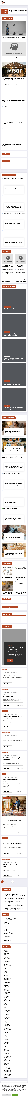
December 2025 (7, 961)
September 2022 (7, 1015)
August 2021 (7, 1031)
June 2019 (6, 1063)
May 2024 (6, 988)
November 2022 (7, 1013)
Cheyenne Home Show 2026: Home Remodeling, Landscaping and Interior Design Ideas (13, 449)
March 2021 (6, 1038)
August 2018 (7, 1075)
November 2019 (7, 1056)
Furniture (6, 929)
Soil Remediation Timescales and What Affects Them (14, 11)
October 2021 (7, 1028)
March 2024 (6, 990)
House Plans (7, 935)
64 (10, 882)
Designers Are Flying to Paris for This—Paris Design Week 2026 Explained (14, 467)
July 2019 (6, 1061)
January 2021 (7, 1041)
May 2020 (6, 1048)
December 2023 (7, 995)
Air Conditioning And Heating (10, 918)
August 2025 (7, 967)
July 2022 (6, 1018)
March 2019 (6, 1066)
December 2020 (7, 1042)
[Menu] (26, 2)
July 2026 (6, 951)
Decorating (6, 925)
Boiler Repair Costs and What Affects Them (13, 865)
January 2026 (7, 960)
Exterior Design (7, 928)
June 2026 (6, 953)
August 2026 (7, 950)
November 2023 (7, 996)
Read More (10, 660)
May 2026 (6, 954)
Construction (4, 711)
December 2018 (7, 1070)
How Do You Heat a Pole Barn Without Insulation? (12, 123)
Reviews (6, 941)
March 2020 (6, 1050)
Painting (6, 939)
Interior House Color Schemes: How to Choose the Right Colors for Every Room (13, 359)
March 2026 (6, 957)
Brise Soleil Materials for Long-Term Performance (12, 758)
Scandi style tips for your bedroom (13, 309)
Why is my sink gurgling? (20, 266)
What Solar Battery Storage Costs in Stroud (12, 844)
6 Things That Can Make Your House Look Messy (7, 593)
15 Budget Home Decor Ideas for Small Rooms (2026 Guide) (7, 578)
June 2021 (6, 1034)
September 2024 (7, 982)
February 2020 (7, 1052)
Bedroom (6, 921)
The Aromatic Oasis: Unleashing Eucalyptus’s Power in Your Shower (13, 207)
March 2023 (6, 1007)
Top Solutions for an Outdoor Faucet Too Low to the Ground (12, 536)
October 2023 (7, 997)
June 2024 (6, 986)
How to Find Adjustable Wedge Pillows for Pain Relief (12, 432)
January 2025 (7, 976)
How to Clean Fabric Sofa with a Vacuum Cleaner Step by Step (20, 280)
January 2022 (7, 1027)
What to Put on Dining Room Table (20, 593)
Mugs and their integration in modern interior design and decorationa (13, 408)
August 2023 (7, 1000)
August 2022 (7, 1017)
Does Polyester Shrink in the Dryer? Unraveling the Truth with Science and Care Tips (13, 519)
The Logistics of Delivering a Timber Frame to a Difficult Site (12, 717)
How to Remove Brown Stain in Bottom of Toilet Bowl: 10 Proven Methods (13, 241)
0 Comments (14, 672)
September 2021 (7, 1029)
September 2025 (7, 965)
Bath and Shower (8, 919)
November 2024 (7, 979)
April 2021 (6, 1036)
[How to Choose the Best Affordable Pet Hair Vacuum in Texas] (14, 805)
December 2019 (7, 1055)
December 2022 (7, 1011)
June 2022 (6, 1020)
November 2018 (7, 1071)
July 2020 (6, 1046)
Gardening (4, 669)
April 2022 (6, 1022)
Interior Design (7, 306)
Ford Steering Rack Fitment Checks (12, 738)
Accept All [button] (14, 1094)
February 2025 (7, 975)
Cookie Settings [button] (6, 1094)
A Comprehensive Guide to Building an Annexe (12, 145)
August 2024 (7, 983)
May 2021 (6, 1035)
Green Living (4, 689)
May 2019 (6, 1064)
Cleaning (6, 922)
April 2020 (6, 1049)
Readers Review (7, 940)
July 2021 (6, 1032)
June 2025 (6, 970)
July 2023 (6, 1002)
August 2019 (7, 1060)
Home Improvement (10, 645)
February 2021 (7, 1039)
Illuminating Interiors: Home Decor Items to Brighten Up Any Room (13, 383)
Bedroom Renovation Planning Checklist (11, 780)
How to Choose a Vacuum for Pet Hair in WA (13, 37)
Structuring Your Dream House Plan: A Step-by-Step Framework (13, 101)
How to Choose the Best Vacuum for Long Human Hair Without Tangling (7, 280)
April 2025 (6, 972)
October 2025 (7, 964)
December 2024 (7, 978)
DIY (5, 926)
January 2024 (7, 993)
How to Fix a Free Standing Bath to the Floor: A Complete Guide (13, 224)
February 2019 (7, 1067)
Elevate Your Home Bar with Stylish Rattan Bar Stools (13, 554)
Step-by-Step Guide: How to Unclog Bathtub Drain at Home (13, 189)
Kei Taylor (7, 311)
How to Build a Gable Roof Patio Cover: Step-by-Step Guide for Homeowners (14, 79)
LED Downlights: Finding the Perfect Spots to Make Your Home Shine (13, 334)
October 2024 (7, 981)
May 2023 (6, 1004)
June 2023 (6, 1003)
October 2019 (7, 1057)
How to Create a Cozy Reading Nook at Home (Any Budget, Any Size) (13, 484)
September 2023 (7, 999)
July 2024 (6, 985)
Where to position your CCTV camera (12, 58)
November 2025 (7, 963)
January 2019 (7, 1068)
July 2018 (6, 1077)
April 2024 (6, 989)
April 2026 (6, 956)
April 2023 (6, 1006)
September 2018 (7, 1074)
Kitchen (6, 937)
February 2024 (7, 992)
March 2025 (6, 974)
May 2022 (6, 1021)
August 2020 (7, 1045)
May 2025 (6, 971)
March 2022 (6, 1024)
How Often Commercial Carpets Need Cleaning (7, 266)
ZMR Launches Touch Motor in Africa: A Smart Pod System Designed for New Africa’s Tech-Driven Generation (13, 501)
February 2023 (7, 1008)
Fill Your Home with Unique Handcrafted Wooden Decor (20, 578)
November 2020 (7, 1043)
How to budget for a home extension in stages (15, 648)
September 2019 (7, 1059)
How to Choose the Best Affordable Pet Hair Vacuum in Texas (12, 821)
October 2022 (7, 1014)
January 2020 (7, 1053)
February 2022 (7, 1025)
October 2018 (7, 1073)
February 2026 (7, 958)
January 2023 (7, 1010)
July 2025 (6, 968)
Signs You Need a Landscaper (10, 675)
